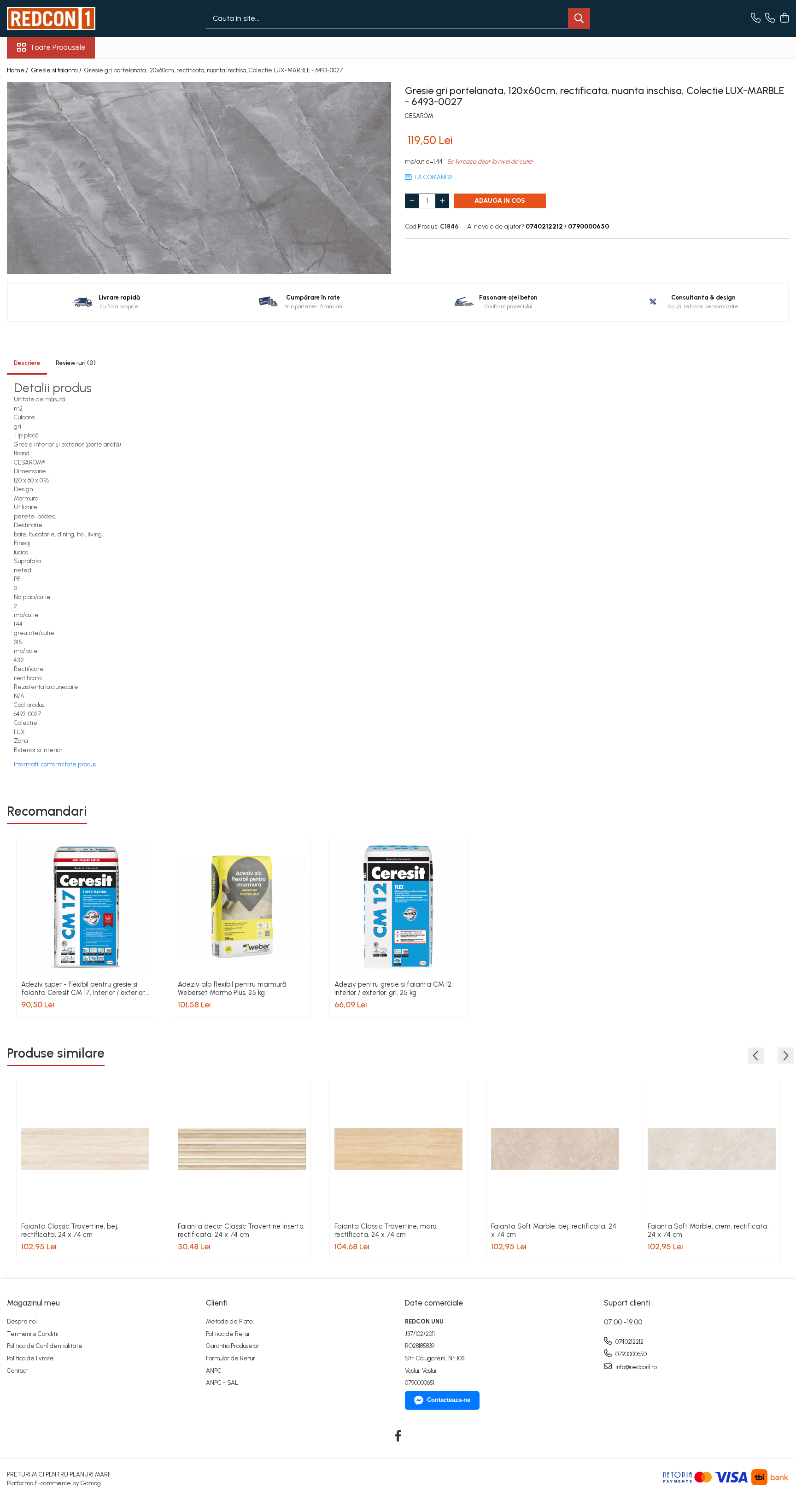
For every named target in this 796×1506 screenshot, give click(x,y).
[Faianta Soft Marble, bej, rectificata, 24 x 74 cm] (555, 1149)
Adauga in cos (499, 201)
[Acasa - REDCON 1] (53, 18)
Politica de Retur (228, 1333)
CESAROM (419, 115)
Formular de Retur (230, 1358)
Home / (18, 70)
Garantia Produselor (232, 1345)
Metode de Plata (229, 1321)
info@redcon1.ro (635, 1367)
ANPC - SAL (222, 1382)
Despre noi (22, 1321)
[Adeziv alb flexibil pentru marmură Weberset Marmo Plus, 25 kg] (242, 907)
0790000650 (630, 1354)
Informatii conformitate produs (55, 764)
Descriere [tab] (27, 362)
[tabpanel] (199, 178)
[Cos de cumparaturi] (784, 18)
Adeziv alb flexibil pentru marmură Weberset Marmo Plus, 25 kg (232, 988)
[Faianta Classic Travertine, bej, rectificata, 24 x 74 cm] (85, 1149)
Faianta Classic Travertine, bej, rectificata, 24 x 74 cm (69, 1230)
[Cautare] (579, 18)
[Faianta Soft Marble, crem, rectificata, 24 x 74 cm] (712, 1149)
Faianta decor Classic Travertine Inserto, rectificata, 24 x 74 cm (241, 1230)
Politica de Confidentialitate (44, 1345)
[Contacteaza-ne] (756, 18)
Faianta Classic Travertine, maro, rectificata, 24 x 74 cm (386, 1230)
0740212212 (629, 1341)
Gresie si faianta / (57, 70)
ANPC (214, 1370)
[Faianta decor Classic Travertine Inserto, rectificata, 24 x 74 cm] (242, 1149)
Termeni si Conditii (33, 1333)
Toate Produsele (58, 47)
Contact (17, 1370)
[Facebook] (398, 1436)
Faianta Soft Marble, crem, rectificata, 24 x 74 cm (708, 1230)
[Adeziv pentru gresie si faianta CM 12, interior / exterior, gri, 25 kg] (398, 907)
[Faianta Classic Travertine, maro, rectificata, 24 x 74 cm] (398, 1149)
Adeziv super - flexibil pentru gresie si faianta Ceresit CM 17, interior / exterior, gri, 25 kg (83, 988)
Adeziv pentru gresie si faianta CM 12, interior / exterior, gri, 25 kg (393, 988)
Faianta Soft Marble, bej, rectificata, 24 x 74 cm (553, 1230)
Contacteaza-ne (448, 1399)
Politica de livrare (30, 1358)
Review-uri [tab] (76, 362)
